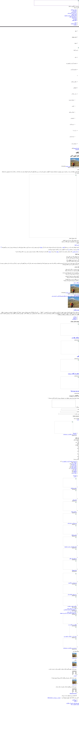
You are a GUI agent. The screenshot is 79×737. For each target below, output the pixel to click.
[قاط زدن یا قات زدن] (70, 623)
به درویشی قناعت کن (72, 594)
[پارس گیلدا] (76, 50)
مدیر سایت (68, 166)
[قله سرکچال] (70, 533)
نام (78, 409)
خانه (76, 57)
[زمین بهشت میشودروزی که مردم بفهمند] (72, 611)
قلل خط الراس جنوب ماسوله (70, 15)
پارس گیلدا (77, 245)
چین (69, 249)
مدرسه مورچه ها (75, 391)
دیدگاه (77, 407)
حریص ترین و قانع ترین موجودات (70, 434)
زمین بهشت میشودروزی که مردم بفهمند (68, 613)
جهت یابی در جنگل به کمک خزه (70, 636)
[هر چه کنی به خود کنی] (70, 522)
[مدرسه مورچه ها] (69, 388)
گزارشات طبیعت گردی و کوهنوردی (69, 461)
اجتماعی (72, 118)
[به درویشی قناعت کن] (70, 593)
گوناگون (75, 87)
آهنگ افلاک (74, 20)
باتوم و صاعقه (74, 9)
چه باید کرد (72, 136)
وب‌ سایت (77, 413)
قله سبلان (74, 10)
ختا (78, 249)
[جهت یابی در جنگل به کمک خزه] (73, 635)
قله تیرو (75, 19)
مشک (41, 247)
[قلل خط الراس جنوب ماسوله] (70, 545)
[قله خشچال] (70, 569)
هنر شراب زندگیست (72, 582)
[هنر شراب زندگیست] (70, 581)
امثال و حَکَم (71, 112)
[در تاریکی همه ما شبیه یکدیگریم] (72, 608)
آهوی (63, 247)
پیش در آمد (74, 473)
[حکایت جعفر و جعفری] (70, 605)
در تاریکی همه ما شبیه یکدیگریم (70, 609)
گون (78, 356)
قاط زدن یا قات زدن (72, 624)
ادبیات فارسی (75, 251)
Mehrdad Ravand (73, 693)
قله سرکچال (74, 14)
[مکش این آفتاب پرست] (69, 371)
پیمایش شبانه (74, 12)
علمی (73, 106)
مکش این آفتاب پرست (73, 373)
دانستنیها (75, 75)
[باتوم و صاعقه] (70, 486)
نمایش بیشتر (76, 294)
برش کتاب (72, 124)
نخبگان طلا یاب (75, 337)
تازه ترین (75, 475)
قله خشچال (74, 17)
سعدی (49, 251)
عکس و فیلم (74, 81)
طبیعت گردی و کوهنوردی (71, 63)
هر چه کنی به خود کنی (72, 13)
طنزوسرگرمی (74, 69)
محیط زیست (71, 99)
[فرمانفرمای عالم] (70, 557)
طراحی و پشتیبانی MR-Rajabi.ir (54, 697)
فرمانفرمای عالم (73, 16)
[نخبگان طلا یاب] (69, 335)
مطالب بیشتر (76, 282)
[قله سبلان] (70, 498)
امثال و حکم (74, 466)
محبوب (75, 476)
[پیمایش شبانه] (70, 510)
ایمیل (78, 411)
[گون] (70, 353)
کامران (75, 675)
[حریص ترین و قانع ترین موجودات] (70, 646)
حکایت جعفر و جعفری (72, 606)
